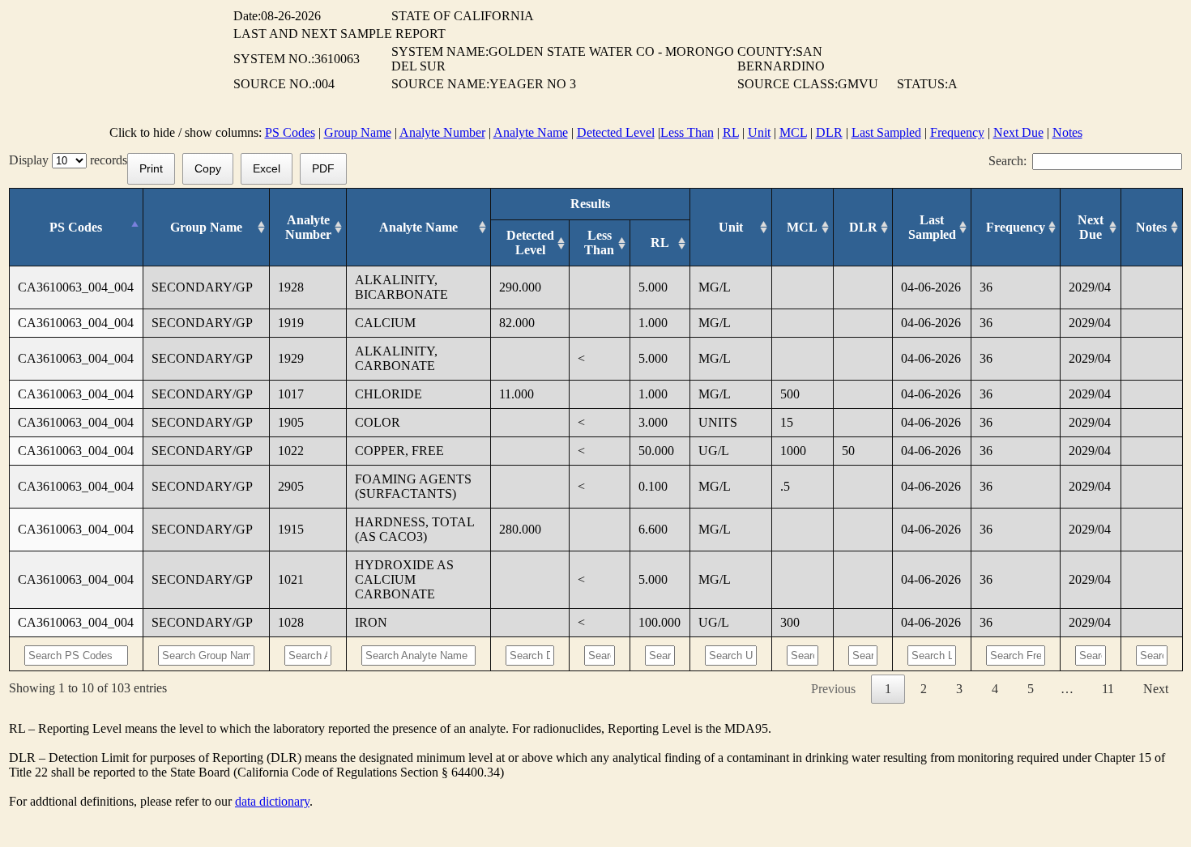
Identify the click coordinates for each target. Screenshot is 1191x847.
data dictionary (272, 801)
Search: (1007, 161)
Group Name (357, 132)
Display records (68, 160)
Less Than (687, 132)
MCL (793, 132)
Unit (759, 132)
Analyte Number (442, 132)
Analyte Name (530, 132)
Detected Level (616, 132)
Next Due (1018, 132)
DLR (829, 132)
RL (731, 132)
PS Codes (290, 132)
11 (1108, 689)
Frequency (957, 132)
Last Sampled (886, 132)
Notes (1067, 132)
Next (1155, 689)
